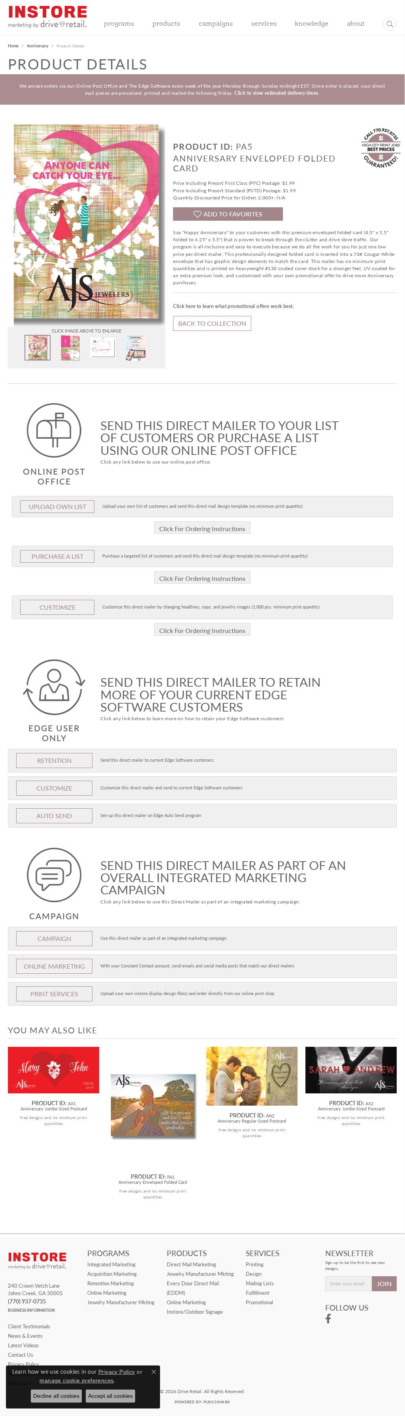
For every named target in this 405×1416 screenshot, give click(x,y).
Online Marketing (106, 1292)
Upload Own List (57, 506)
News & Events (25, 1335)
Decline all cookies (56, 1396)
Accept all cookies (110, 1396)
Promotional (259, 1302)
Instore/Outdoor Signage (195, 1311)
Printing (255, 1264)
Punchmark (216, 1402)
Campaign (54, 938)
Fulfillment (257, 1292)
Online (54, 966)
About (356, 24)
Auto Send (54, 815)
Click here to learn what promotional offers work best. (233, 306)
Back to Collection (212, 323)
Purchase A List (57, 556)
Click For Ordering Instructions (202, 528)
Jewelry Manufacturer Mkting (120, 1302)
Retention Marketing (110, 1283)
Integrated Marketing (111, 1264)
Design (254, 1273)
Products (166, 24)
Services (264, 24)
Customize (57, 607)
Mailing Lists (260, 1283)
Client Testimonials (29, 1326)
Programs (119, 24)
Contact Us (20, 1354)
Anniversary (37, 46)
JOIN (384, 1283)
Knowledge (311, 24)
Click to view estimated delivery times (276, 92)
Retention (54, 760)
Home (13, 46)
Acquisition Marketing (112, 1273)
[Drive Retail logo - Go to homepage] (48, 22)
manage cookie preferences (76, 1380)
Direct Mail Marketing (191, 1264)
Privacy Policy (116, 1372)
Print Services (54, 993)
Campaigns (216, 24)
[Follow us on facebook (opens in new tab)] (328, 1319)
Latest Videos (23, 1345)
